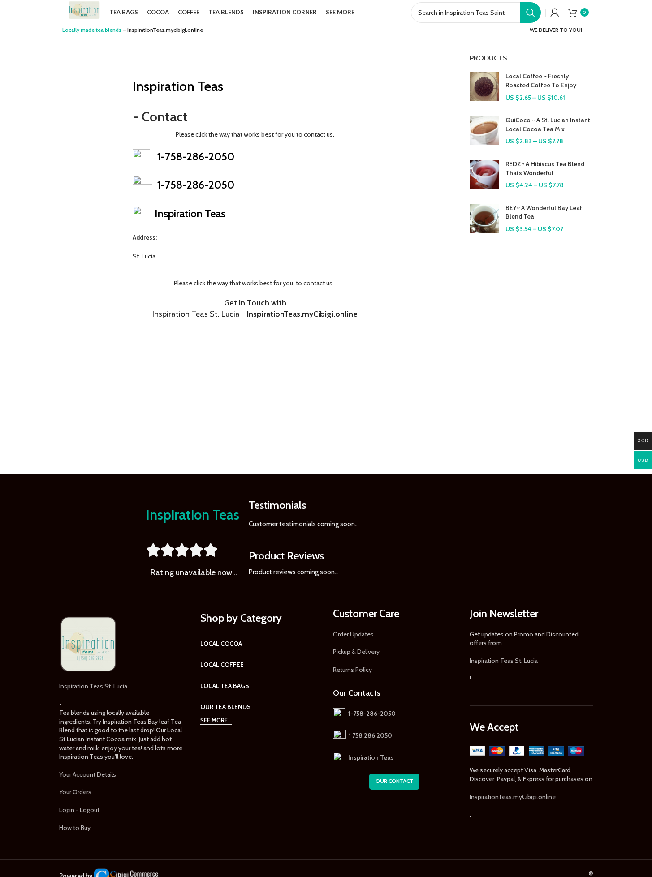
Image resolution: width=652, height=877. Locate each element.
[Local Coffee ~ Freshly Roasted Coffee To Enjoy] (484, 87)
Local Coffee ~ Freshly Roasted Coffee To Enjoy (540, 80)
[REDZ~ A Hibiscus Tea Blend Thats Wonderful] (484, 175)
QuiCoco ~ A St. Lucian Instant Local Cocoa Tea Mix (547, 124)
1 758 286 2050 (370, 735)
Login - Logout (79, 810)
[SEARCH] (530, 12)
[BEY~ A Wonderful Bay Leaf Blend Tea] (484, 219)
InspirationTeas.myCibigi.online (513, 797)
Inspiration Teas (178, 86)
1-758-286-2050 (195, 156)
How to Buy (75, 828)
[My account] (555, 12)
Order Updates (353, 634)
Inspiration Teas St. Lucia (93, 686)
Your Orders (75, 792)
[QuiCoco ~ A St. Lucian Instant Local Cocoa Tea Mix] (484, 131)
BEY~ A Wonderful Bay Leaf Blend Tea (543, 212)
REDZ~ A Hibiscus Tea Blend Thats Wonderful (544, 168)
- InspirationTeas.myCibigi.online (255, 314)
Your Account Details (87, 774)
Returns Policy (352, 670)
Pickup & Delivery (356, 652)
